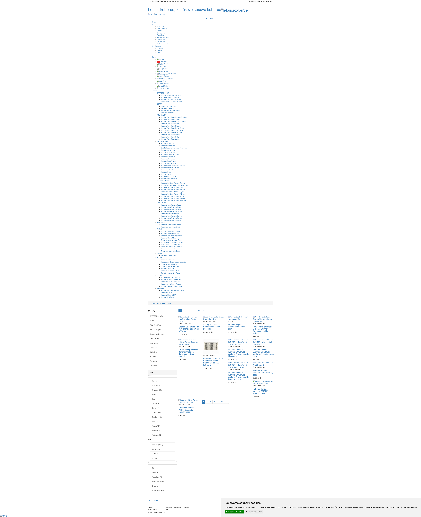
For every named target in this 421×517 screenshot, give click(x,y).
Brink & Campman (157, 329)
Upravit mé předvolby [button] (254, 512)
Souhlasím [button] (230, 512)
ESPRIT (153, 320)
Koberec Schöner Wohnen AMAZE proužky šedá (186, 409)
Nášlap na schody (159, 481)
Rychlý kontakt (254, 1)
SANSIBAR (155, 365)
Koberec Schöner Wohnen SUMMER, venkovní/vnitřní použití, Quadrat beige (238, 375)
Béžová (156, 385)
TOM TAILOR (155, 325)
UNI (155, 468)
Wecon (153, 361)
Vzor (155, 472)
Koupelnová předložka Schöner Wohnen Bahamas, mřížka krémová (213, 361)
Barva (150, 376)
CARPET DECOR (156, 316)
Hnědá (156, 408)
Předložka (157, 477)
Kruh (155, 454)
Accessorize (154, 343)
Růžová (156, 430)
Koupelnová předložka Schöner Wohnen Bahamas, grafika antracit (262, 329)
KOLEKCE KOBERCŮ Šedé (162, 303)
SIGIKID (153, 352)
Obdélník (157, 445)
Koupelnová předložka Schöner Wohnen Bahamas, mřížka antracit (188, 352)
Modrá (156, 394)
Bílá (155, 381)
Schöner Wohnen (157, 334)
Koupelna (157, 486)
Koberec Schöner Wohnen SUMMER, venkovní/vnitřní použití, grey (263, 352)
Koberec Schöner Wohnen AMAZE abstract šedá (260, 391)
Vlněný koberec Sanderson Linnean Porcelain (211, 326)
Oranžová (157, 417)
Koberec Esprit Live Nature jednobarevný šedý (237, 326)
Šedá (155, 421)
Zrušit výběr (153, 500)
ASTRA (153, 356)
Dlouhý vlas (158, 490)
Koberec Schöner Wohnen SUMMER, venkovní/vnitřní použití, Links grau (238, 352)
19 (199, 310)
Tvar (149, 439)
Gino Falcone (155, 338)
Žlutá (155, 399)
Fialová (156, 426)
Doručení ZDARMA (159, 1)
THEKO (153, 347)
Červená (157, 390)
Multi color (157, 435)
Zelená (156, 412)
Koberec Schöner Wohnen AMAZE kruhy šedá (263, 372)
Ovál (155, 458)
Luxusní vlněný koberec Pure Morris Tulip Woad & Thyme (188, 328)
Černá (156, 403)
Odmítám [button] (239, 512)
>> (203, 310)
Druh (150, 463)
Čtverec (156, 449)
